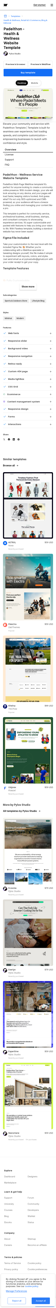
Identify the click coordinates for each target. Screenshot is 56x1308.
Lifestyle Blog (38, 301)
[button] (52, 5)
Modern (20, 318)
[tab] (28, 149)
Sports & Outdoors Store (16, 301)
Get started (39, 5)
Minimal (8, 318)
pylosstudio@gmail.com (36, 259)
